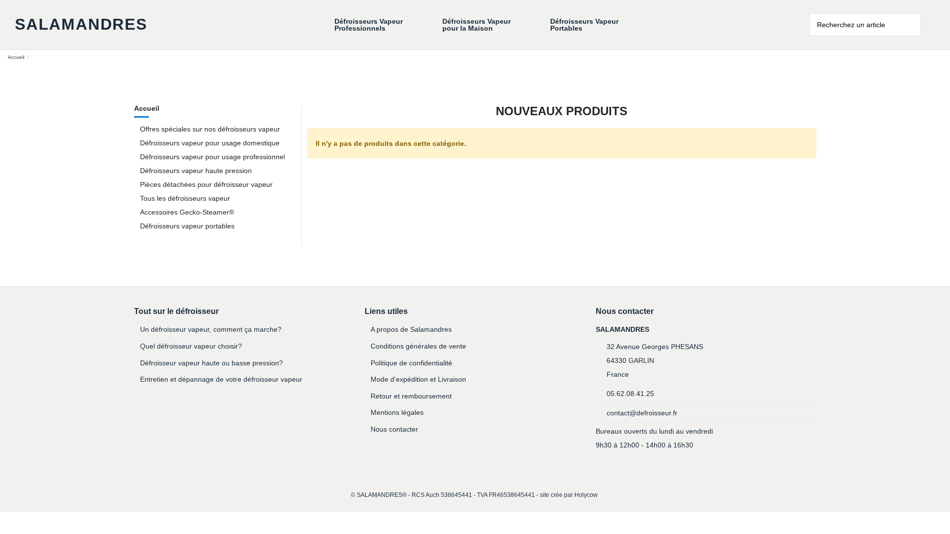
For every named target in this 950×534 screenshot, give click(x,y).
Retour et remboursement (411, 396)
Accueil (146, 108)
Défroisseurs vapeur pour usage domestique (210, 143)
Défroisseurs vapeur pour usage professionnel (212, 157)
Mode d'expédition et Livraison (418, 379)
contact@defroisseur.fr (642, 413)
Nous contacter (394, 429)
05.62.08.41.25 (630, 394)
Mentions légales (397, 412)
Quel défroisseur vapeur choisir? (191, 346)
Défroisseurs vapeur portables (187, 226)
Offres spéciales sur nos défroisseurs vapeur (210, 129)
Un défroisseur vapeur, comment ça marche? (211, 329)
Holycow (586, 494)
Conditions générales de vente (418, 346)
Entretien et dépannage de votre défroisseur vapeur (221, 379)
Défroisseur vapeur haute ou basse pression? (211, 363)
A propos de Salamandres (411, 329)
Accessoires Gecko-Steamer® (187, 212)
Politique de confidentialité (411, 363)
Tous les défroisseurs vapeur (185, 198)
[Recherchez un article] (914, 24)
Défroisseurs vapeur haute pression (196, 171)
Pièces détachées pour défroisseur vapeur (206, 184)
